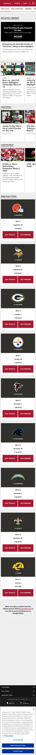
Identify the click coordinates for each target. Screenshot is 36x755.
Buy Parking (25, 235)
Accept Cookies (18, 751)
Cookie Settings (18, 740)
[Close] (33, 709)
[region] (18, 730)
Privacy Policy (8, 736)
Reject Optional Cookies (18, 745)
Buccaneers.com (24, 609)
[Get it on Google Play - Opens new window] (24, 703)
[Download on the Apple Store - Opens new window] (10, 703)
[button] (18, 37)
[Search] (29, 3)
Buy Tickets (10, 235)
